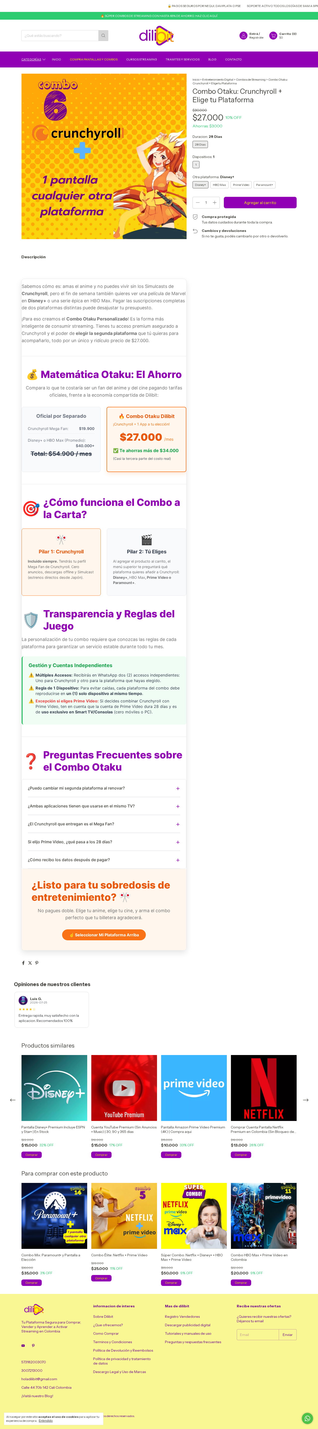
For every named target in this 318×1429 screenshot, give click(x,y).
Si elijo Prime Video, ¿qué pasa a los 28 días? (70, 841)
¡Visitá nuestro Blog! (37, 1396)
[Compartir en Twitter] (30, 962)
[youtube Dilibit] (23, 1345)
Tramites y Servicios (182, 59)
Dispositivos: (203, 157)
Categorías (31, 59)
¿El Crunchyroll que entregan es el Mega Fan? (71, 823)
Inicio (56, 59)
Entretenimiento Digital (217, 79)
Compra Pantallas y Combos (94, 59)
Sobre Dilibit (103, 1316)
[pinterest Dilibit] (33, 1345)
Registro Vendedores (182, 1316)
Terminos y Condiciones (112, 1342)
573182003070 (33, 1362)
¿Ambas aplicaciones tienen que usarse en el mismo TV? (81, 805)
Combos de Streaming (251, 79)
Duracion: (207, 136)
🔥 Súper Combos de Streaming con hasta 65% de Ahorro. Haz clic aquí (159, 16)
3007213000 (31, 1370)
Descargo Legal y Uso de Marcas (119, 1372)
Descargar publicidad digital (187, 1325)
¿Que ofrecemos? (108, 1325)
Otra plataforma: (213, 177)
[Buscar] (103, 35)
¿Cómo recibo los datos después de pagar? (69, 859)
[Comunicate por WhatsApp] (307, 1418)
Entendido (46, 1421)
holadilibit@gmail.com (39, 1379)
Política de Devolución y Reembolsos (123, 1350)
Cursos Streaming (141, 59)
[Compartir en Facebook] (23, 962)
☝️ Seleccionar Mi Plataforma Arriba (104, 934)
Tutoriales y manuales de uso (188, 1333)
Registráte (256, 37)
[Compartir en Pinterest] (37, 962)
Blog (212, 59)
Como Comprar (106, 1333)
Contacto (233, 59)
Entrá (253, 34)
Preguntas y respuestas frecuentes (193, 1342)
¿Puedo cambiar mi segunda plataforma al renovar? (76, 788)
